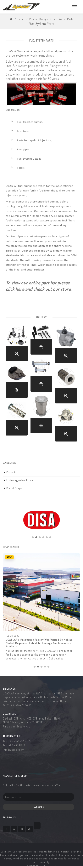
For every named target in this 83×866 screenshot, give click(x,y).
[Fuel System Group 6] (66, 396)
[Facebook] (6, 829)
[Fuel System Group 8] (17, 428)
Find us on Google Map (16, 726)
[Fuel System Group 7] (41, 425)
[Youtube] (29, 829)
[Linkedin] (14, 829)
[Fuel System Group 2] (41, 347)
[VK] (37, 825)
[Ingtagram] (21, 829)
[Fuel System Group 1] (17, 353)
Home (21, 18)
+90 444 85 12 (16, 745)
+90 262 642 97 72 (19, 740)
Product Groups (38, 18)
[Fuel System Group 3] (66, 355)
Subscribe (39, 806)
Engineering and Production (19, 480)
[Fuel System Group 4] (41, 384)
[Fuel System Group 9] (66, 434)
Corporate (11, 472)
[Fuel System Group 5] (17, 390)
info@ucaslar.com (13, 749)
